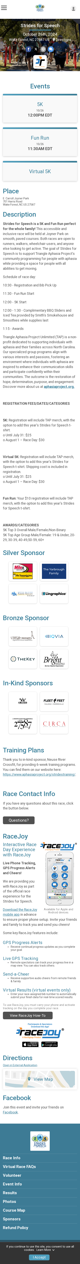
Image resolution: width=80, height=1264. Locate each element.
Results (10, 1193)
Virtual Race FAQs (19, 1166)
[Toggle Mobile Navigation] (4, 8)
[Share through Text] (51, 49)
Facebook (10, 1112)
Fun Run (40, 138)
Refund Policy (15, 1227)
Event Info (12, 1184)
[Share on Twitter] (36, 49)
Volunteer (12, 1175)
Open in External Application (20, 1065)
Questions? (19, 820)
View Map (43, 1079)
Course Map (14, 1210)
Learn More (44, 1250)
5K (40, 104)
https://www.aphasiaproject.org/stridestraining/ (39, 774)
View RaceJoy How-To (27, 1015)
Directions (63, 40)
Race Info (11, 1158)
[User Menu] (73, 8)
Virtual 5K (40, 171)
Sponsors (12, 1219)
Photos (9, 1201)
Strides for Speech (40, 25)
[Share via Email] (43, 49)
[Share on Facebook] (28, 49)
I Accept (39, 1257)
